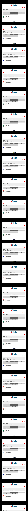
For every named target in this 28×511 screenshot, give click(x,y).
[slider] (16, 510)
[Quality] (25, 510)
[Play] (14, 255)
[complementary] (14, 255)
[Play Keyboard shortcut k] (1, 510)
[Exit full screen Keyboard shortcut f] (27, 510)
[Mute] (3, 510)
